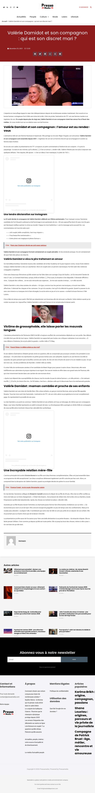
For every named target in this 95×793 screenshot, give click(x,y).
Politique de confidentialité (59, 691)
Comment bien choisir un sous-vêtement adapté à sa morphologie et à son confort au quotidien (29, 589)
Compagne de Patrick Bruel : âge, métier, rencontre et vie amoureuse (83, 742)
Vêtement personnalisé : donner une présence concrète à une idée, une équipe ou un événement (29, 571)
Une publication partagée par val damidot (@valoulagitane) (29, 210)
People (33, 16)
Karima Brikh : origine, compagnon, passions (85, 697)
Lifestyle (74, 16)
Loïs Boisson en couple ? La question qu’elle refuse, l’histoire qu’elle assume (34, 729)
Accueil (4, 21)
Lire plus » (16, 575)
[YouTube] (17, 7)
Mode (55, 16)
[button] (83, 7)
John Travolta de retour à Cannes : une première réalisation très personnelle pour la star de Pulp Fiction (75, 613)
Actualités (21, 16)
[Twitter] (4, 7)
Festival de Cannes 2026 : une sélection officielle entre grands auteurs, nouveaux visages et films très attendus (29, 631)
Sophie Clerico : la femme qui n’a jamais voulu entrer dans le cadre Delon (34, 703)
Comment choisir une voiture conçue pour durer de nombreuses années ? (35, 694)
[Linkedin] (7, 7)
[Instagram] (10, 7)
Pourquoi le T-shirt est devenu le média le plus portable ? (74, 631)
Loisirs (64, 16)
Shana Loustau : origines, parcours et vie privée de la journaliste (84, 717)
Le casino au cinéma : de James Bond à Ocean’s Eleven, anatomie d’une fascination (73, 571)
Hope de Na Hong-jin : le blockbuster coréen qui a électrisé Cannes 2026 (27, 613)
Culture (43, 16)
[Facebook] (14, 7)
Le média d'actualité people (34, 752)
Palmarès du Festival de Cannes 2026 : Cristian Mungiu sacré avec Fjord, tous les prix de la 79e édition (74, 589)
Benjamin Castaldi (36, 494)
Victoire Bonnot (30, 475)
